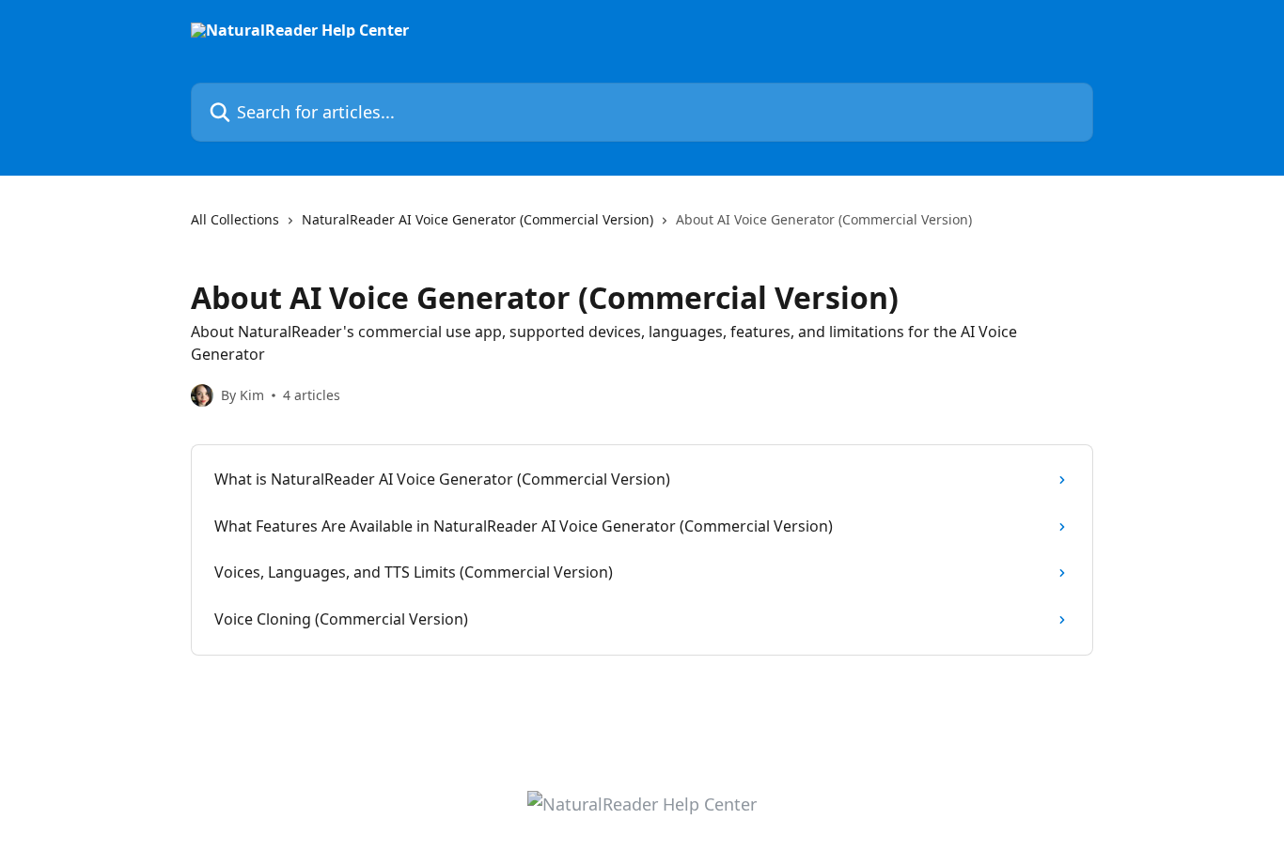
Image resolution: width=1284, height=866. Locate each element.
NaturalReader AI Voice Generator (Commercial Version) (477, 219)
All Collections (235, 219)
